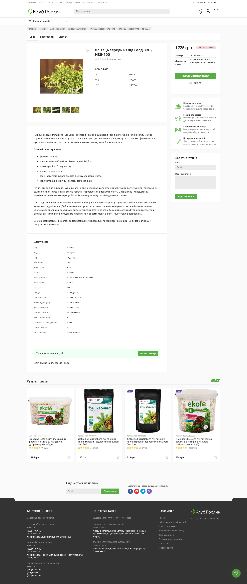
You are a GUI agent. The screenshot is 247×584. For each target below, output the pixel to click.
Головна (32, 29)
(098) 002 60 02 (34, 572)
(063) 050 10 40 (34, 549)
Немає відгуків (114, 59)
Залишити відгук (148, 353)
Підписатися (110, 491)
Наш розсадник (73, 2)
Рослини (43, 29)
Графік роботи (166, 548)
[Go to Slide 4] (65, 110)
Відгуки (63, 36)
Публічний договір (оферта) (172, 522)
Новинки (32, 2)
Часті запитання (166, 535)
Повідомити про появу (195, 75)
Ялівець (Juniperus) (77, 29)
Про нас (59, 2)
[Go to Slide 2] (46, 110)
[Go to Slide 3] (56, 110)
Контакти (102, 2)
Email (177, 162)
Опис (32, 36)
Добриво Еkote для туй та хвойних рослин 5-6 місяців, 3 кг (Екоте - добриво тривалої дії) (194, 442)
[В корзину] (69, 457)
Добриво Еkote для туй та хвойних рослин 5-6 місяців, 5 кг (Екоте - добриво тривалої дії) (47, 442)
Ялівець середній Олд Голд (102, 29)
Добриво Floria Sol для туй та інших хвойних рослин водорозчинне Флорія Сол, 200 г (98, 442)
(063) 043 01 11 (34, 575)
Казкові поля (89, 2)
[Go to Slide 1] (37, 110)
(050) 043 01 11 (34, 570)
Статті (50, 2)
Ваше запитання (183, 174)
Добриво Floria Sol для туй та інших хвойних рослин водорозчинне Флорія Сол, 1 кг (147, 442)
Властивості (47, 36)
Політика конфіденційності (172, 539)
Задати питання (186, 196)
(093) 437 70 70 (34, 531)
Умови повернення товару (171, 530)
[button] (61, 76)
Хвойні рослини (57, 29)
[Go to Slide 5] (75, 110)
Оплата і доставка (168, 526)
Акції (41, 2)
